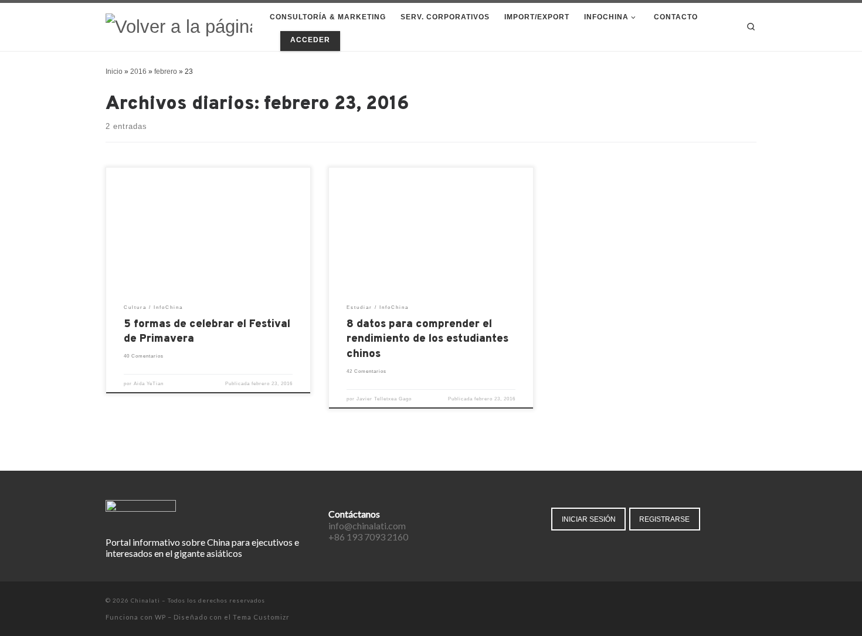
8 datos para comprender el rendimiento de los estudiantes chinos (427, 340)
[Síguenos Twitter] (720, 600)
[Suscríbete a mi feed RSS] (753, 600)
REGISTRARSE (664, 519)
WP (160, 617)
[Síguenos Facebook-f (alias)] (704, 600)
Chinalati (145, 600)
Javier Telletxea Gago (384, 399)
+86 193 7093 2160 (368, 536)
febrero (165, 71)
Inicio (114, 71)
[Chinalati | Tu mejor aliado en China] (179, 26)
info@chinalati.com (367, 525)
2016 (138, 71)
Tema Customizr (261, 617)
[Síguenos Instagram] (737, 600)
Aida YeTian (149, 383)
